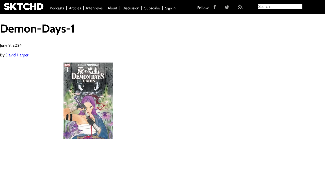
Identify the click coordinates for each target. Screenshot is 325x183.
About (112, 8)
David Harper (17, 55)
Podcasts (57, 8)
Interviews (94, 8)
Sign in (170, 8)
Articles (75, 8)
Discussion (130, 8)
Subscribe (152, 8)
